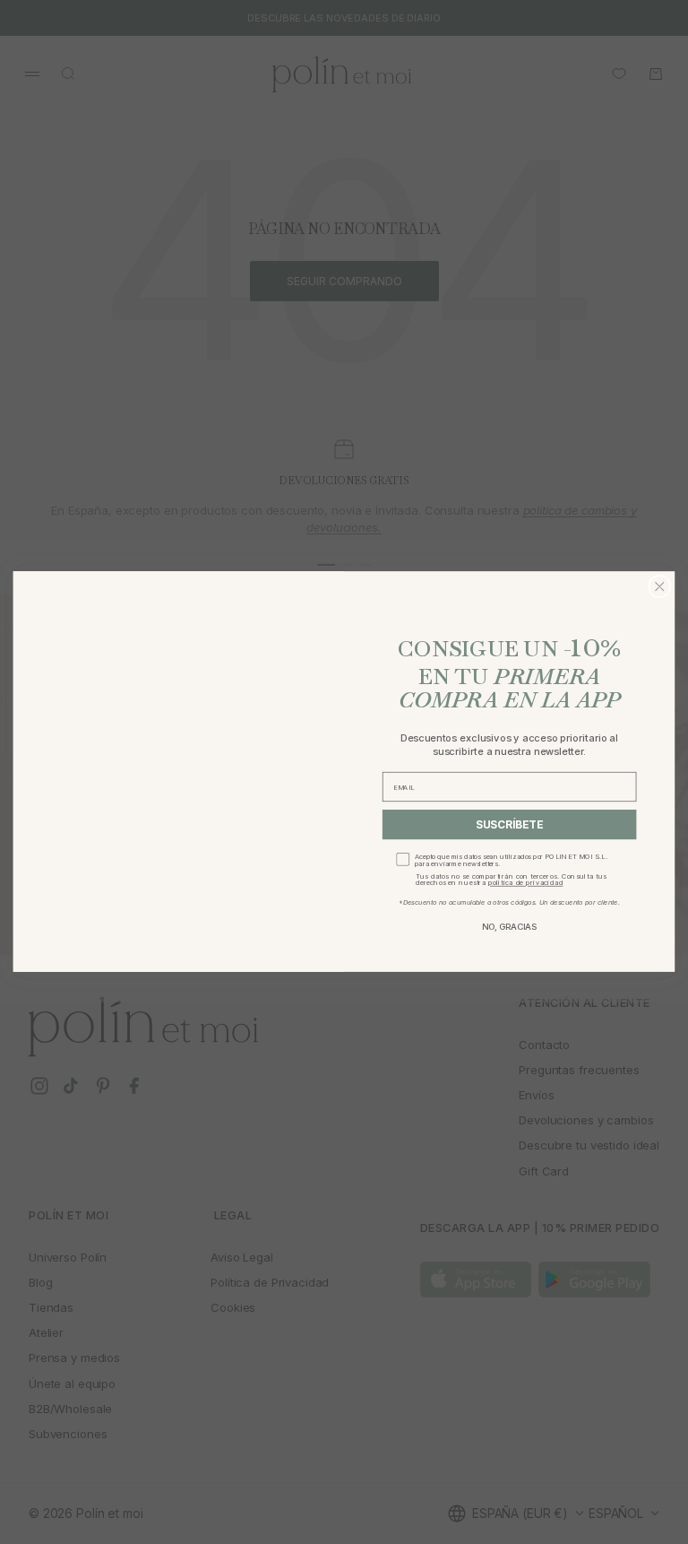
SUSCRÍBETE (509, 825)
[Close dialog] (659, 586)
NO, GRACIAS (509, 927)
